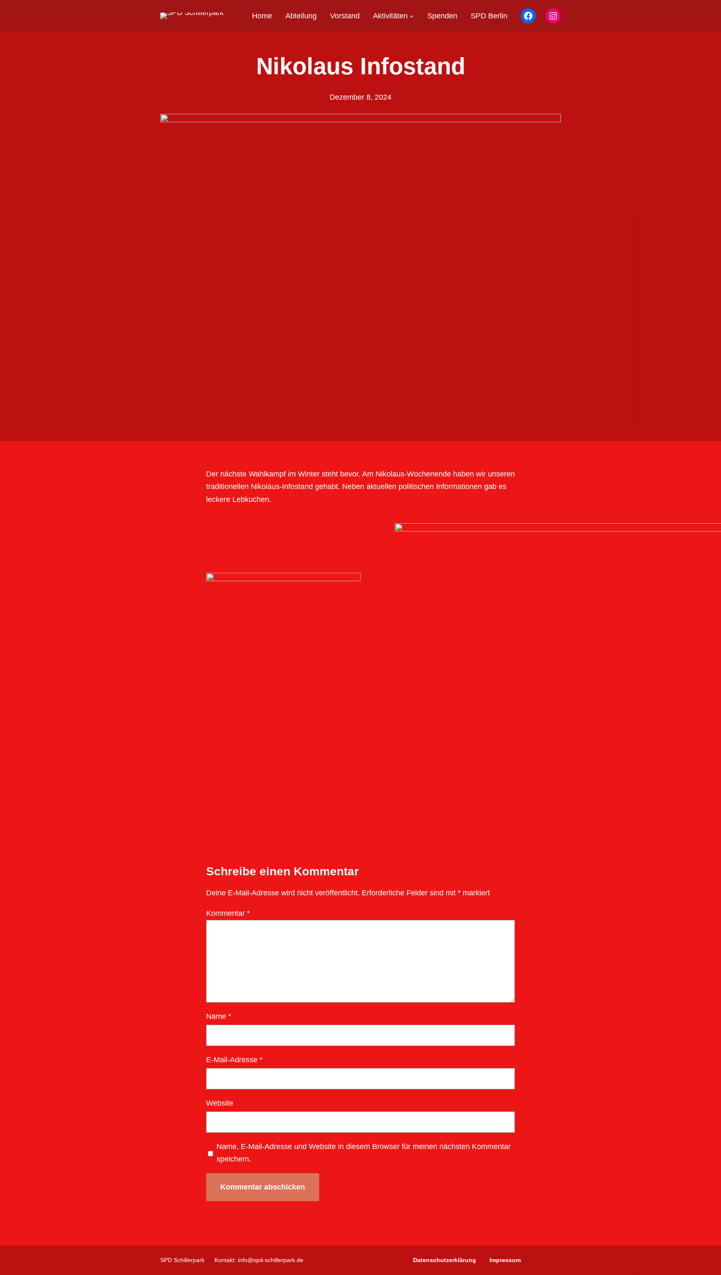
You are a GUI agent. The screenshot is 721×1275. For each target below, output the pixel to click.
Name (218, 1016)
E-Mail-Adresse (234, 1060)
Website (219, 1103)
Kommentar (228, 913)
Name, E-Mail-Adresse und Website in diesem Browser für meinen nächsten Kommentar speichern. (364, 1153)
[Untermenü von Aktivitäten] (411, 16)
